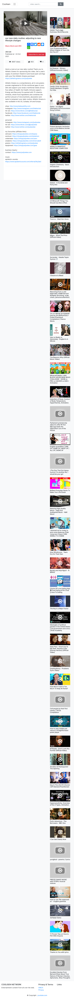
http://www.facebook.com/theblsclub (26, 113)
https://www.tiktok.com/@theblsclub (24, 111)
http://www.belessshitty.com (20, 106)
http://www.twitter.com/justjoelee (23, 127)
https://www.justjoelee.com (22, 152)
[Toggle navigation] (14, 4)
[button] (60, 4)
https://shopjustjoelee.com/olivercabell (27, 141)
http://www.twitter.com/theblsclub (23, 115)
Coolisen (6, 4)
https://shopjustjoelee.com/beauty (24, 134)
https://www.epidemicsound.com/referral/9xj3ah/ (23, 162)
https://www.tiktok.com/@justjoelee (24, 125)
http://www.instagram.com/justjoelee (26, 122)
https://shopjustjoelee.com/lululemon (25, 136)
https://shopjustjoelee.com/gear (25, 145)
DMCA (40, 988)
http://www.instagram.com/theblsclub (27, 108)
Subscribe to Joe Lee (36, 54)
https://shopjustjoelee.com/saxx (25, 138)
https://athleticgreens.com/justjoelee (18, 78)
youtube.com (42, 995)
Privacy (41, 990)
